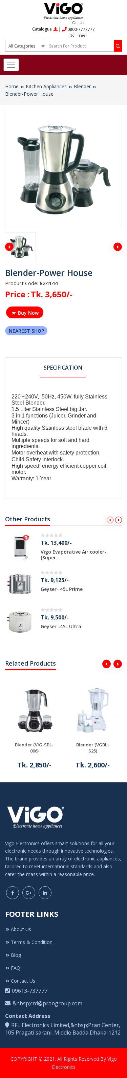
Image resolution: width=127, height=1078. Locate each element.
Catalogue (42, 29)
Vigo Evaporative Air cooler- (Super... (73, 555)
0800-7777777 (81, 29)
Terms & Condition (31, 942)
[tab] (63, 368)
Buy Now (28, 313)
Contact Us (23, 981)
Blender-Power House (29, 94)
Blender (82, 86)
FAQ (15, 968)
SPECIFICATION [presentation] (63, 367)
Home (12, 86)
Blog (16, 955)
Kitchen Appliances (46, 86)
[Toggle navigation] (11, 64)
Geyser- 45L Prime (62, 589)
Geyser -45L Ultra (61, 626)
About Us (21, 929)
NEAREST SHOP (26, 331)
